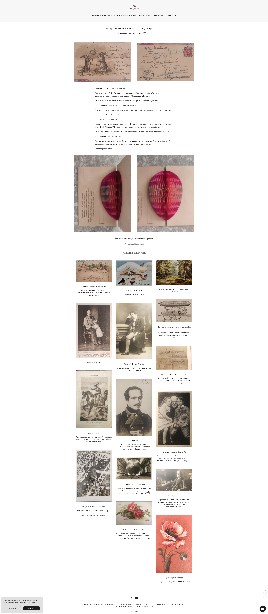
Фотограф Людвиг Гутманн (134, 364)
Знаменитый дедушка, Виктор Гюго (174, 452)
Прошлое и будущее (93, 362)
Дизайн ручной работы (174, 578)
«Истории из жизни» (156, 15)
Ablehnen (12, 608)
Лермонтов (134, 440)
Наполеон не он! (94, 433)
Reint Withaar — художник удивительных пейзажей (174, 290)
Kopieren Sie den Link (135, 244)
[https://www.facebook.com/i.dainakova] (136, 598)
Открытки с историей (111, 15)
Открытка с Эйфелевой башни (93, 507)
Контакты (172, 15)
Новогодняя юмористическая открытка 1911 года (174, 328)
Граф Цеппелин (174, 496)
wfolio (136, 611)
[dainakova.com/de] (134, 7)
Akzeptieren (32, 608)
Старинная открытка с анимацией (94, 286)
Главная (95, 15)
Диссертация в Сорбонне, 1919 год (174, 374)
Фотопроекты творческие (134, 15)
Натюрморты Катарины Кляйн (133, 529)
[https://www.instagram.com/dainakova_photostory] (131, 598)
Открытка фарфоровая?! (134, 290)
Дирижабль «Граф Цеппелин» (134, 484)
